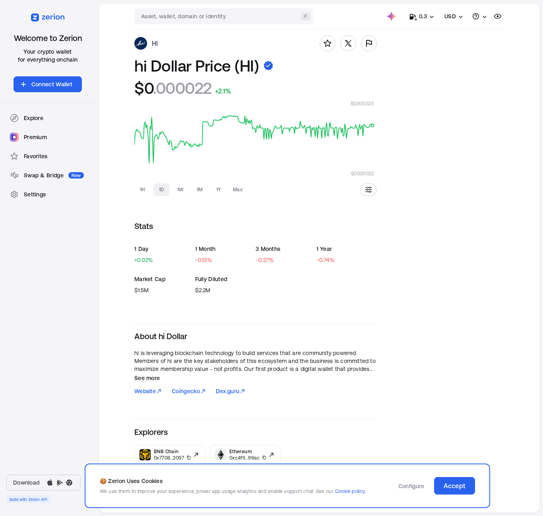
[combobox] (224, 16)
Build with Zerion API (28, 499)
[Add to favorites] (327, 43)
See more (147, 378)
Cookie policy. (350, 491)
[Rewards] (391, 16)
